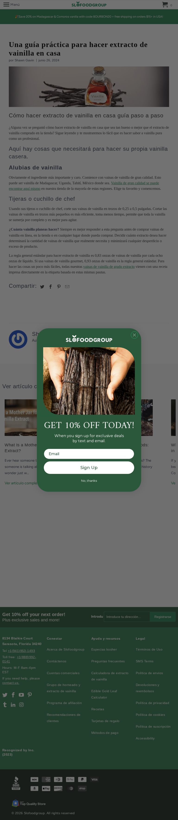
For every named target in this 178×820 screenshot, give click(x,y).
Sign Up (89, 467)
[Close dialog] (134, 335)
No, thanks (89, 480)
